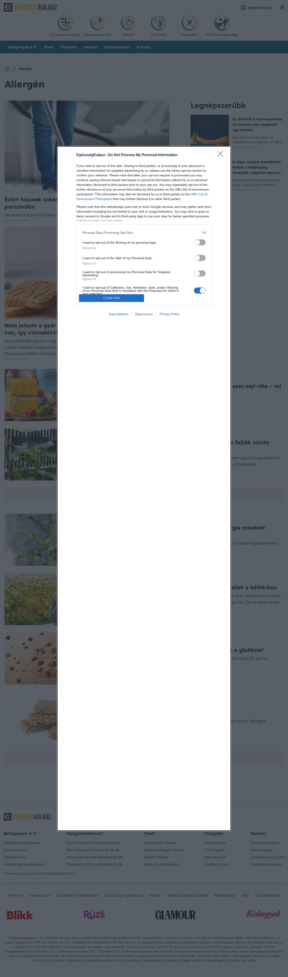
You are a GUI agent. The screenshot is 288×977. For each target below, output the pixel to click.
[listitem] (144, 232)
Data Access (144, 314)
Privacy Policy (169, 314)
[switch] (200, 242)
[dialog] (144, 488)
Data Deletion (118, 314)
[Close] (222, 155)
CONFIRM (111, 298)
